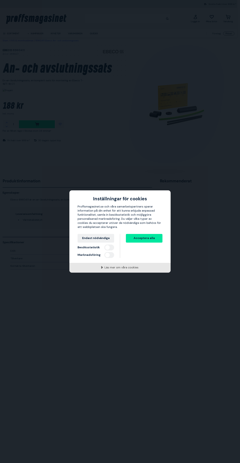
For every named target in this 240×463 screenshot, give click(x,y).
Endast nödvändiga (96, 238)
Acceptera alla (144, 238)
